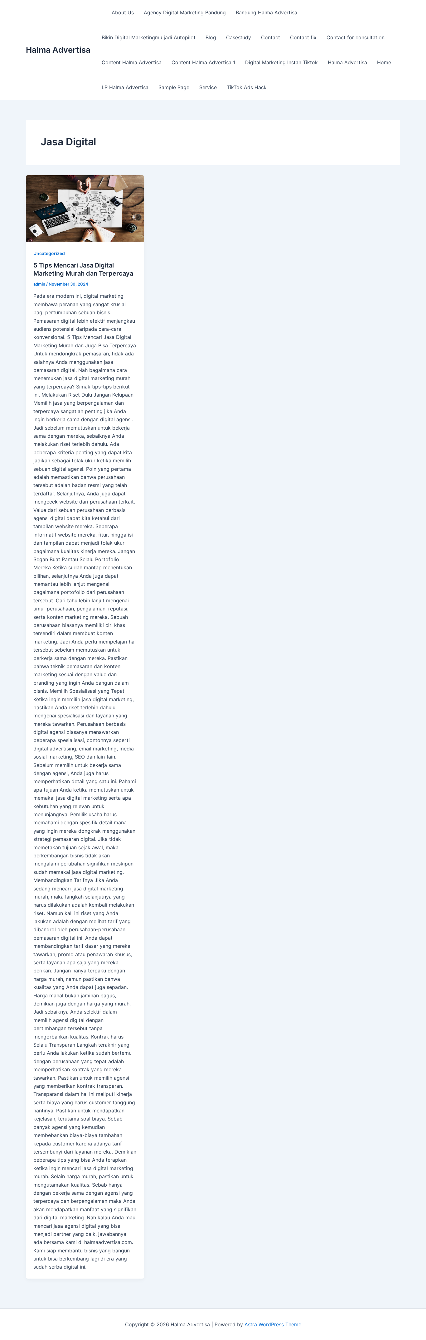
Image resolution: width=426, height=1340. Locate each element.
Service (208, 87)
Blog (211, 37)
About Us (123, 12)
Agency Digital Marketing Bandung (185, 12)
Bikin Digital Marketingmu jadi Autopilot (149, 37)
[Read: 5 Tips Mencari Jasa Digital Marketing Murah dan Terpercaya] (85, 208)
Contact (270, 37)
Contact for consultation (356, 37)
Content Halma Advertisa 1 (203, 62)
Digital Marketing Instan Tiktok (281, 62)
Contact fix (303, 37)
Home (384, 62)
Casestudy (238, 37)
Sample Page (173, 87)
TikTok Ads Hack (247, 87)
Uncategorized (49, 253)
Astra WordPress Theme (272, 1324)
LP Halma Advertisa (125, 87)
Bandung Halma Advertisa (266, 12)
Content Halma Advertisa (132, 62)
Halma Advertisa (58, 50)
